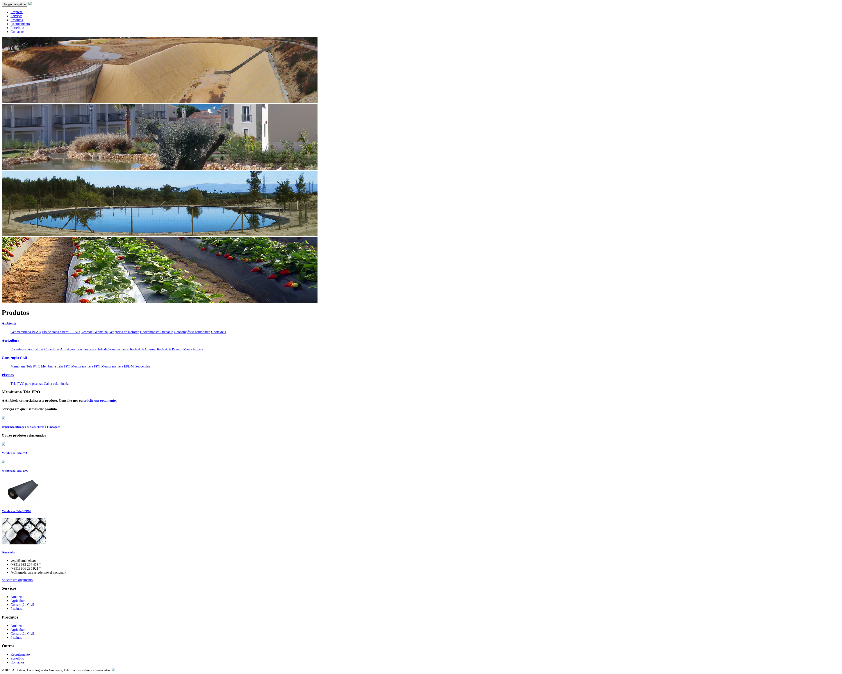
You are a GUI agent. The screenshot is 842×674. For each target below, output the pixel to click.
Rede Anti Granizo (143, 349)
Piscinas (16, 608)
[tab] (421, 323)
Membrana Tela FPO (85, 366)
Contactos (17, 32)
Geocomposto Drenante (156, 332)
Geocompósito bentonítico (192, 332)
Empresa (17, 12)
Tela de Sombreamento (113, 349)
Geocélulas (142, 366)
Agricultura (18, 601)
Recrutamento (20, 24)
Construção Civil (22, 604)
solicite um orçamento (100, 400)
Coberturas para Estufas (27, 349)
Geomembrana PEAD (26, 332)
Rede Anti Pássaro (169, 349)
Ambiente (17, 597)
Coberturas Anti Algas (59, 349)
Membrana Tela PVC (25, 366)
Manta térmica (193, 349)
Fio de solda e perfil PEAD (61, 332)
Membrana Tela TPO (55, 366)
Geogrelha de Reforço (124, 332)
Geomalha (100, 332)
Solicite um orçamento (17, 580)
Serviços (16, 16)
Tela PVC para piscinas (27, 383)
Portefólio (17, 28)
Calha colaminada (56, 383)
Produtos (17, 20)
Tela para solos (86, 349)
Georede (87, 332)
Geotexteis (218, 332)
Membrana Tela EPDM (117, 366)
